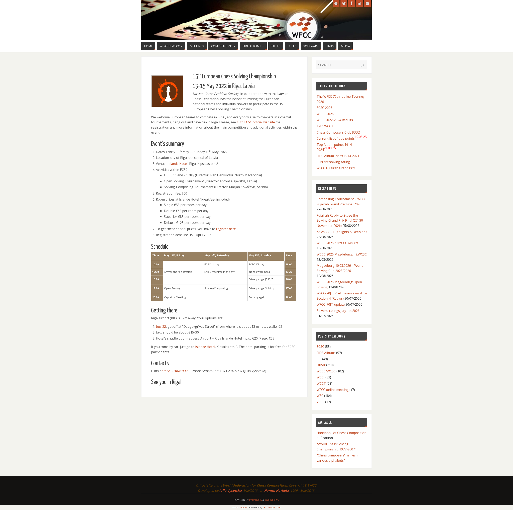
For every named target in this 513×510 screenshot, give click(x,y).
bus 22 (161, 326)
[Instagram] (367, 3)
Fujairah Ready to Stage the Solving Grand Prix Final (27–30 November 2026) (340, 220)
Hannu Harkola (276, 490)
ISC (319, 359)
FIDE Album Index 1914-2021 (338, 156)
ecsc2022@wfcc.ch (175, 371)
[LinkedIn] (359, 3)
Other (321, 365)
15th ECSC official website (256, 122)
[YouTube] (336, 3)
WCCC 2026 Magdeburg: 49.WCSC (342, 254)
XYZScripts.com (272, 507)
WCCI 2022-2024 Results (335, 120)
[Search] (362, 65)
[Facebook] (351, 3)
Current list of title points (342, 138)
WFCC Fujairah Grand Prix (336, 168)
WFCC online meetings (333, 389)
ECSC (320, 346)
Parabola (255, 500)
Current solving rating (333, 162)
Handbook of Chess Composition (341, 433)
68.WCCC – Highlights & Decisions (342, 232)
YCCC (320, 402)
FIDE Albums (326, 353)
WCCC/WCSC (326, 371)
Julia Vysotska (230, 490)
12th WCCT (325, 126)
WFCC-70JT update (331, 304)
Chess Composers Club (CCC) (338, 132)
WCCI (321, 377)
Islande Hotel (178, 163)
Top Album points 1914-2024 (335, 147)
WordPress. (272, 500)
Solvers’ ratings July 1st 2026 (338, 310)
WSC (320, 395)
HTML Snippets (240, 507)
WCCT (321, 383)
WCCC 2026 (325, 114)
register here (226, 229)
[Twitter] (343, 3)
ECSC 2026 (324, 107)
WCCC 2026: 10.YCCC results (337, 243)
